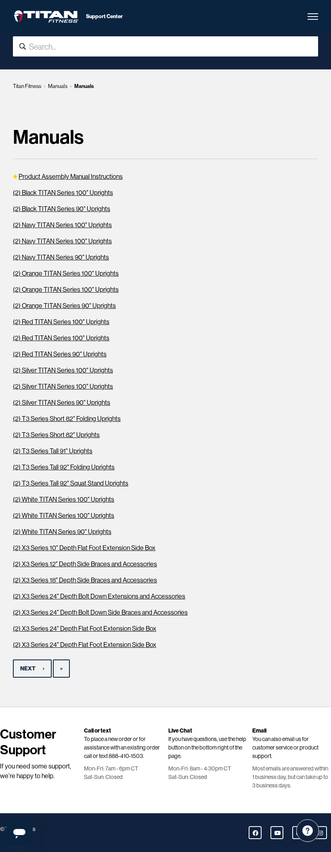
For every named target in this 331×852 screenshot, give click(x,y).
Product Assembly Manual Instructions (71, 176)
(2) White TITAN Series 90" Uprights (62, 532)
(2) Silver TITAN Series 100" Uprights (63, 370)
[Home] (46, 16)
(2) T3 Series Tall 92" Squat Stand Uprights (70, 483)
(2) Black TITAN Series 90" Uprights (61, 209)
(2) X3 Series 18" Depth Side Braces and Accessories (85, 580)
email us (291, 739)
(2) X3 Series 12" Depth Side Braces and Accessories (85, 564)
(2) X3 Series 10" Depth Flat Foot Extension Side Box (84, 548)
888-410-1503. (126, 756)
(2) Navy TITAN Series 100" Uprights (62, 225)
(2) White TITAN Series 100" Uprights (63, 499)
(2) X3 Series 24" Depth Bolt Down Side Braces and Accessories (100, 612)
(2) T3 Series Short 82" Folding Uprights (67, 419)
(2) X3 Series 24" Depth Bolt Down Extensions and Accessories (99, 596)
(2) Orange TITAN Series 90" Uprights (64, 306)
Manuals (57, 86)
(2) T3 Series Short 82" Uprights (56, 435)
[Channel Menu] (307, 830)
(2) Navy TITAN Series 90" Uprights (61, 257)
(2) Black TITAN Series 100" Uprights (63, 193)
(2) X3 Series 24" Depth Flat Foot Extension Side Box (84, 628)
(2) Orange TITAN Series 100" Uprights (66, 273)
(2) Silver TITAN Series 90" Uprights (61, 402)
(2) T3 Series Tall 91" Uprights (52, 451)
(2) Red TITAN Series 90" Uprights (60, 354)
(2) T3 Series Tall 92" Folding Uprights (64, 467)
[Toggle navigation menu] (312, 16)
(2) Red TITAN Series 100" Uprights (61, 322)
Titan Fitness (27, 86)
